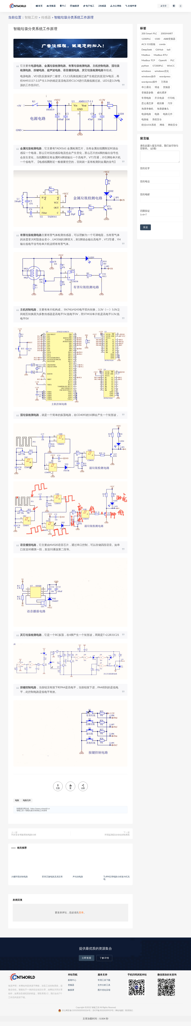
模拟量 (160, 103)
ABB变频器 (169, 39)
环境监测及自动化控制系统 (117, 835)
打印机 (171, 98)
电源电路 (146, 114)
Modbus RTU (161, 55)
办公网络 (116, 6)
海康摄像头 (163, 109)
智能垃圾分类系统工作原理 (36, 810)
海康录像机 (147, 109)
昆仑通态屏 (147, 103)
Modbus (145, 55)
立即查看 (86, 958)
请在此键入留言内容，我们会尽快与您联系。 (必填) (159, 147)
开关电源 (159, 98)
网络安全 (173, 125)
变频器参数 (147, 92)
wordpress (164, 76)
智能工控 (31, 17)
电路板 (145, 119)
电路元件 (27, 800)
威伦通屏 (162, 92)
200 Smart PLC (149, 33)
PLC (64, 6)
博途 (157, 87)
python (145, 66)
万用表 (164, 82)
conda (162, 44)
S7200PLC (158, 66)
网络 (162, 125)
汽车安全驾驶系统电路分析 (23, 835)
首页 (40, 6)
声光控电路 (78, 877)
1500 (157, 39)
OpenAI (163, 60)
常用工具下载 (104, 980)
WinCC (171, 66)
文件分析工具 (104, 985)
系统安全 (157, 119)
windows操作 (148, 76)
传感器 (103, 6)
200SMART (167, 33)
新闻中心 (72, 980)
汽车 (170, 103)
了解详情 (104, 958)
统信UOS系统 (148, 125)
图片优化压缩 (104, 990)
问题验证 (145, 213)
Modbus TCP (148, 60)
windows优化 (162, 71)
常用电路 (146, 98)
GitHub (159, 49)
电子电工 (89, 6)
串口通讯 (146, 87)
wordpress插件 (149, 82)
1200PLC (146, 39)
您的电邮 (145, 194)
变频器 (52, 6)
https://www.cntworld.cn (40, 808)
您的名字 (145, 168)
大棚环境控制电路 (19, 877)
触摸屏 (75, 6)
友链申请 (131, 6)
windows (146, 71)
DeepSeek (146, 49)
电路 (17, 800)
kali (168, 49)
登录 (81, 912)
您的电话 (145, 181)
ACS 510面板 (148, 44)
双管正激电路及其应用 (52, 877)
